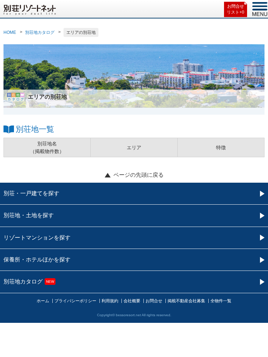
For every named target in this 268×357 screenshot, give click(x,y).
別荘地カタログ (39, 32)
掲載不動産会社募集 (186, 301)
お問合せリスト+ (235, 9)
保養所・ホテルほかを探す (36, 260)
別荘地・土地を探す (28, 215)
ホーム (43, 301)
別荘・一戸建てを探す (31, 193)
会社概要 (132, 301)
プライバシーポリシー (75, 301)
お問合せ (154, 301)
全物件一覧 (220, 301)
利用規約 (110, 301)
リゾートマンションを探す (36, 238)
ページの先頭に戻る (138, 175)
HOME (9, 32)
